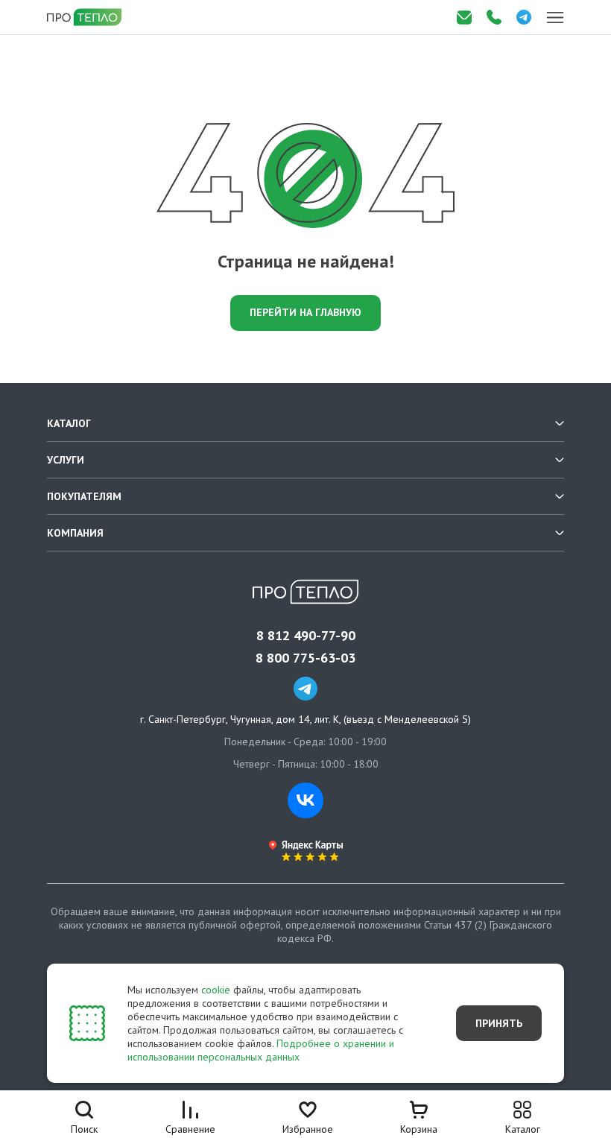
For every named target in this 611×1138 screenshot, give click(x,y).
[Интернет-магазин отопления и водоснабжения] (85, 17)
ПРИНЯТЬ (498, 1023)
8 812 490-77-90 (305, 635)
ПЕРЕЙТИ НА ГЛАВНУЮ (305, 312)
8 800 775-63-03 (305, 658)
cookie (215, 989)
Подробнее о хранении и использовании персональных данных (260, 1050)
